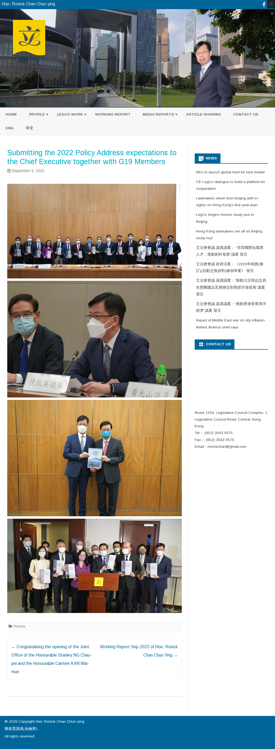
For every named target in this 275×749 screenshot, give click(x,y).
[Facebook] (264, 4)
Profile (37, 114)
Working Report (113, 114)
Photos (20, 626)
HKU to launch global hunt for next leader (230, 172)
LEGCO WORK (70, 114)
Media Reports (158, 114)
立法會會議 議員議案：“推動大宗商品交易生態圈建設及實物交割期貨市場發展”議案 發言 (231, 287)
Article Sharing (203, 114)
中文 (29, 128)
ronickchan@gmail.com (227, 447)
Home (11, 114)
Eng (10, 128)
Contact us (245, 114)
